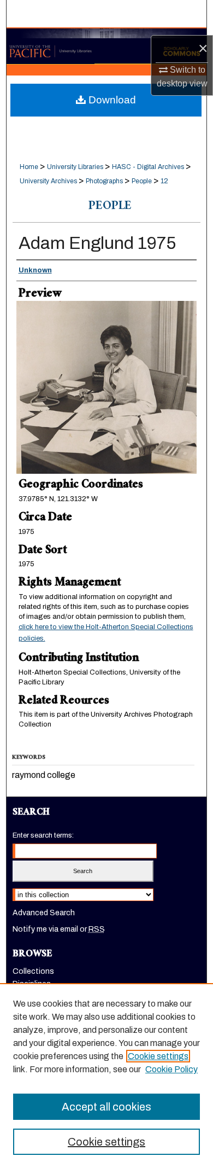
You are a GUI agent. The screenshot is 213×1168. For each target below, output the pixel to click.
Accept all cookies (106, 1107)
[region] (106, 1075)
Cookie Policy (171, 1069)
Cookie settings (158, 1056)
